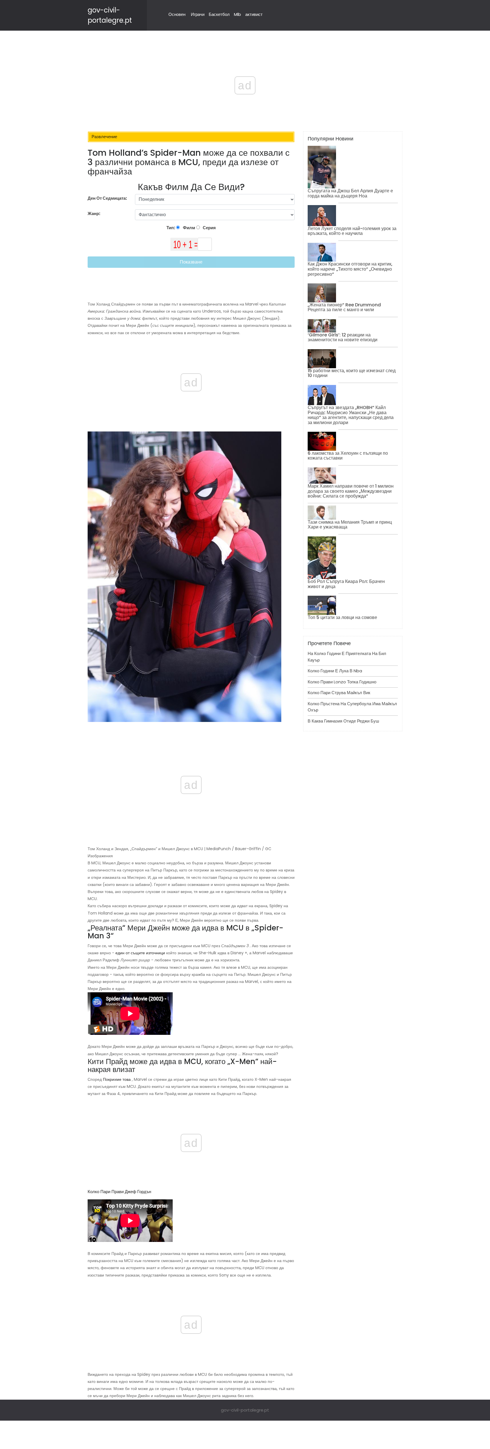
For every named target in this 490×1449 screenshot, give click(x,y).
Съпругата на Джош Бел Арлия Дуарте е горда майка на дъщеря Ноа (350, 193)
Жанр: (94, 213)
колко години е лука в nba (335, 671)
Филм (188, 228)
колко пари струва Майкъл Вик (339, 693)
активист (254, 14)
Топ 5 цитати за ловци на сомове (342, 617)
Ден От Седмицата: (107, 198)
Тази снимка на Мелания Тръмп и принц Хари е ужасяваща (350, 524)
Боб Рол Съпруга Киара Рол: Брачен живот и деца (346, 584)
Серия (209, 228)
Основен (176, 14)
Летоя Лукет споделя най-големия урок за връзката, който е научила (352, 231)
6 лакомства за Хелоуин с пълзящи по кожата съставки (348, 456)
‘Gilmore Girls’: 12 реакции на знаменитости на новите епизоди (342, 337)
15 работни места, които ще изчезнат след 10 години (352, 373)
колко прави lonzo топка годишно (342, 682)
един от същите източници (140, 953)
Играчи (197, 14)
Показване (191, 262)
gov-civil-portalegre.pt (245, 1410)
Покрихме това (117, 1079)
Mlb (237, 14)
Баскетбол (219, 14)
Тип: (171, 228)
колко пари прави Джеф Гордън (119, 1192)
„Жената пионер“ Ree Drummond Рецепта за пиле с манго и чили (344, 307)
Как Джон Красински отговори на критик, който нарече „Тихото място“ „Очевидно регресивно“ (350, 269)
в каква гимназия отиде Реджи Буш (343, 721)
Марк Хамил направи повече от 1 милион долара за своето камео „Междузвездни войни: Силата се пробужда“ (351, 491)
